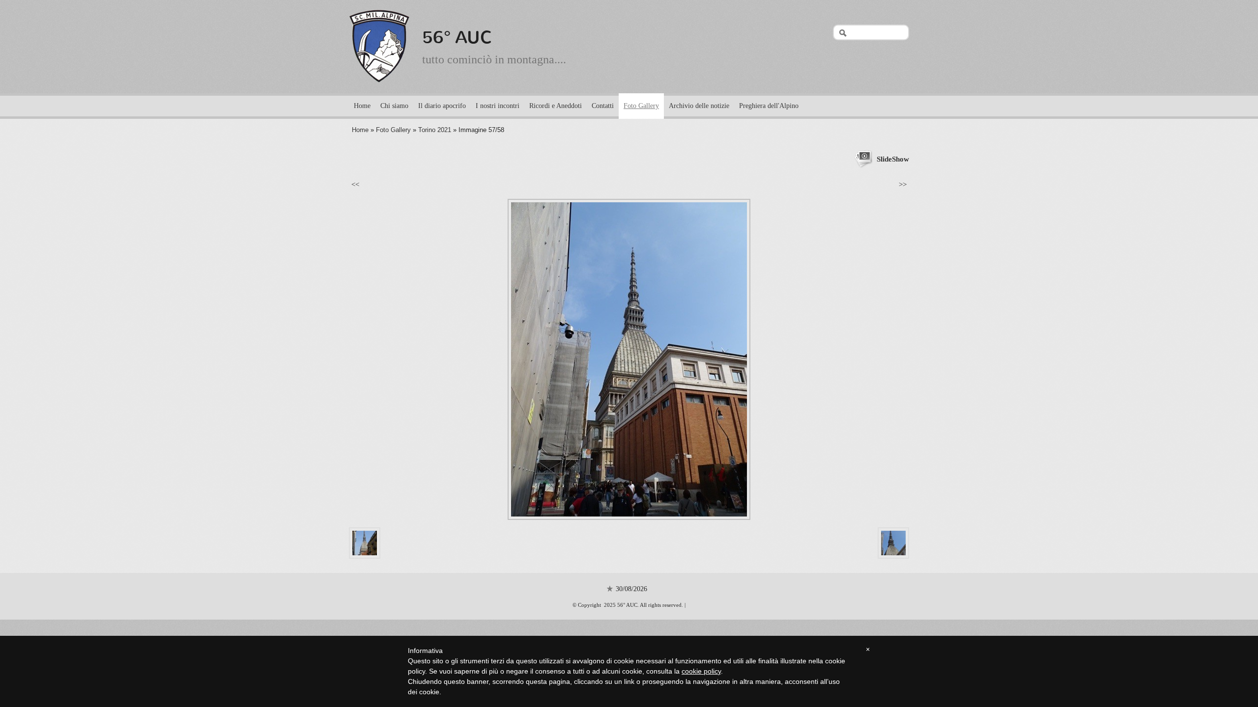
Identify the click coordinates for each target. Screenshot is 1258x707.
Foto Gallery (641, 105)
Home (362, 105)
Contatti (603, 105)
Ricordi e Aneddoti (555, 105)
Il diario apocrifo (442, 105)
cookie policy (701, 671)
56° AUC (457, 37)
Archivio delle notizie (699, 105)
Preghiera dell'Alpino (769, 105)
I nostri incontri (497, 105)
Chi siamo (394, 105)
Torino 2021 (434, 130)
